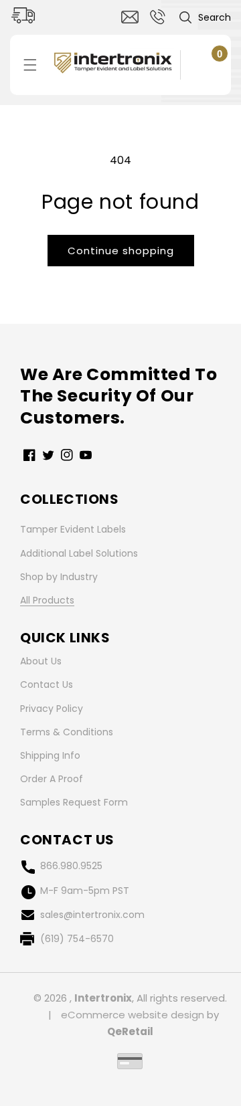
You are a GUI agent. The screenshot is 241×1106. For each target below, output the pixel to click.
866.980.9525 (71, 865)
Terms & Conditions (66, 732)
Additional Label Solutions (79, 553)
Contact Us (46, 684)
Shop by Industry (59, 576)
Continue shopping (121, 251)
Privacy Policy (51, 708)
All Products (47, 600)
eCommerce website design (132, 1015)
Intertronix (103, 998)
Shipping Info (50, 755)
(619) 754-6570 (77, 938)
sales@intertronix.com (92, 914)
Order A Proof (51, 779)
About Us (41, 661)
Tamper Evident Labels (73, 529)
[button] (204, 17)
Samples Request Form (74, 802)
